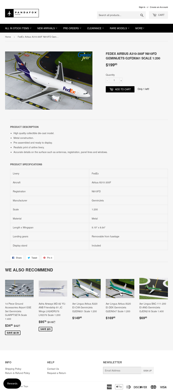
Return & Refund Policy (17, 373)
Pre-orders (71, 28)
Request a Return (56, 373)
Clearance (94, 28)
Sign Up (147, 370)
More (138, 28)
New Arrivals (46, 28)
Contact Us (53, 368)
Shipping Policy (13, 368)
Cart (161, 15)
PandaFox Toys (20, 386)
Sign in (142, 7)
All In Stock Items (17, 28)
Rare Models (119, 28)
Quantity (110, 74)
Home (8, 36)
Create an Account (159, 7)
